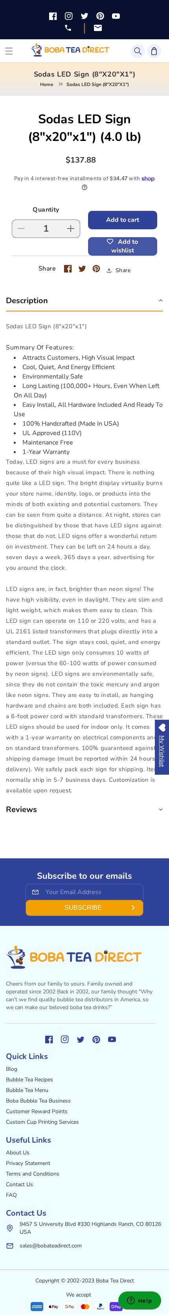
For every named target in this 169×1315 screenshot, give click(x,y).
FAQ (11, 1195)
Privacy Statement (28, 1163)
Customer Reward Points (37, 1111)
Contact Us (19, 1184)
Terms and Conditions (32, 1174)
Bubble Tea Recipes (29, 1079)
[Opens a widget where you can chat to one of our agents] (139, 1301)
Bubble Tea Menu (27, 1090)
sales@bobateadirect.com (51, 1245)
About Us (17, 1152)
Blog (11, 1069)
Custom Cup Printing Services (42, 1122)
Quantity (46, 210)
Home (46, 84)
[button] (138, 51)
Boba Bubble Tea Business (38, 1101)
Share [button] (123, 270)
